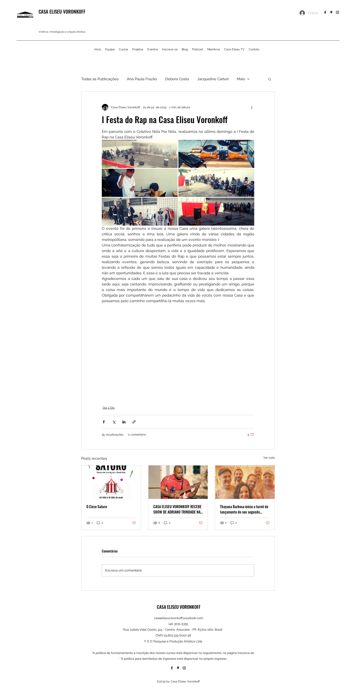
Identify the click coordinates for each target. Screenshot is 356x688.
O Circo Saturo (96, 506)
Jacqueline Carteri (213, 79)
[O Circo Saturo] (111, 482)
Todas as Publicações (100, 79)
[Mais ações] (251, 107)
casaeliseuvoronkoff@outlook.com (178, 618)
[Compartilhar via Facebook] (104, 422)
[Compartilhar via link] (134, 422)
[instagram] (337, 12)
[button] (270, 79)
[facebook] (325, 12)
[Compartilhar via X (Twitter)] (114, 422)
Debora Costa (177, 79)
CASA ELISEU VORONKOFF (62, 11)
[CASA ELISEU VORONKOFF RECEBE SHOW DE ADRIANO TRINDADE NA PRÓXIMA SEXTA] (178, 482)
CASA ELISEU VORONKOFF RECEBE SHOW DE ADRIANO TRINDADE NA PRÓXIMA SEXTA (177, 509)
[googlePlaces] (331, 12)
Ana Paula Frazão (142, 79)
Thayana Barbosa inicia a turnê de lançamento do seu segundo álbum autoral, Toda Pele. (244, 509)
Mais (241, 79)
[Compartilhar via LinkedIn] (124, 422)
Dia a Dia (109, 407)
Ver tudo (269, 457)
